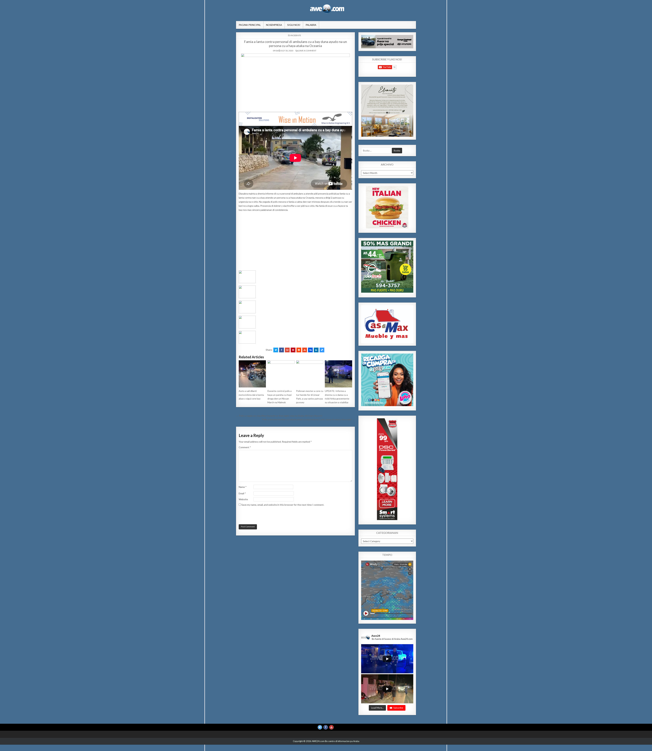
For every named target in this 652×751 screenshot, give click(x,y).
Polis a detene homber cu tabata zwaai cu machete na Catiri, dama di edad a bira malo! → (308, 419)
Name (243, 486)
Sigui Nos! (293, 24)
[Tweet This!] (275, 350)
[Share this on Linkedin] (316, 350)
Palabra (311, 24)
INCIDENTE (296, 35)
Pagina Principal (250, 24)
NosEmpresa (274, 24)
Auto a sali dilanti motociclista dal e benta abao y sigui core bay (251, 394)
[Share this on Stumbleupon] (304, 350)
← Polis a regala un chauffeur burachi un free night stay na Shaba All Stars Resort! (279, 415)
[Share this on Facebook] (281, 350)
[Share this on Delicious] (322, 350)
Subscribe (398, 707)
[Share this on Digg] (310, 350)
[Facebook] (325, 727)
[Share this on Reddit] (298, 350)
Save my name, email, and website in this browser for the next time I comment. (282, 504)
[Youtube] (331, 727)
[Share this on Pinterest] (293, 350)
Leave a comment (307, 50)
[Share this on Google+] (287, 350)
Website (243, 499)
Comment (245, 447)
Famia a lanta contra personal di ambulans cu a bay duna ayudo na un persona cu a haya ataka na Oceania (295, 44)
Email (242, 493)
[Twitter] (320, 727)
